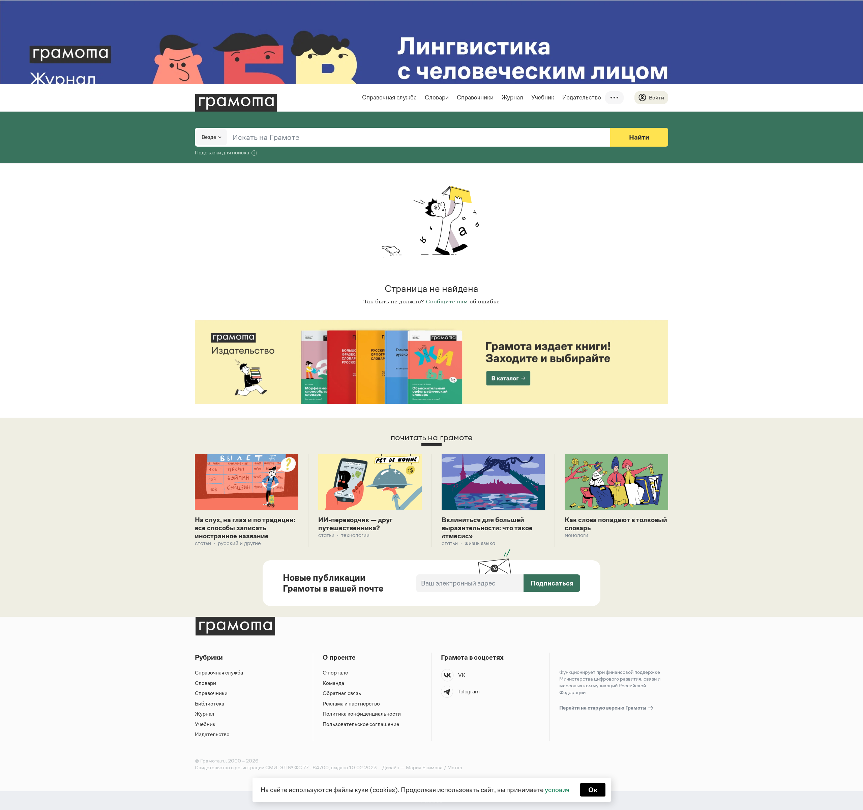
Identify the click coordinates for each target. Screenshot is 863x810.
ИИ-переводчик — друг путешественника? (355, 524)
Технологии (355, 535)
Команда (333, 683)
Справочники (475, 97)
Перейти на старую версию (603, 708)
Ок (592, 789)
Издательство (581, 97)
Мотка (454, 767)
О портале (335, 673)
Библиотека (209, 704)
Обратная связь (342, 693)
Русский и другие (239, 543)
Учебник (542, 97)
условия (557, 789)
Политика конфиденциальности (362, 714)
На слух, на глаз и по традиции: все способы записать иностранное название (245, 528)
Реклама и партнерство (351, 704)
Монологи (576, 535)
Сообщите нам (447, 302)
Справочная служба (389, 97)
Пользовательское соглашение (361, 724)
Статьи (203, 543)
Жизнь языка (480, 543)
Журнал (512, 97)
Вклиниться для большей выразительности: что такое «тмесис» (487, 528)
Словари (437, 97)
